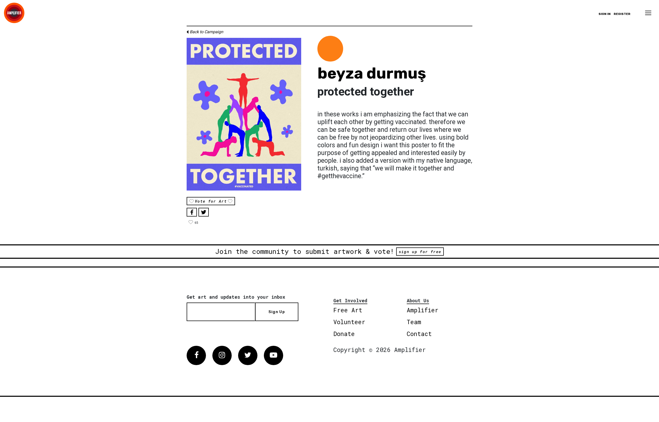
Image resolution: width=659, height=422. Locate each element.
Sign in (605, 14)
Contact (419, 334)
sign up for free (420, 251)
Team (414, 322)
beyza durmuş (371, 73)
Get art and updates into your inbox (236, 297)
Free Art (347, 310)
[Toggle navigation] (648, 13)
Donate (344, 334)
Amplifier (422, 310)
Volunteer (349, 322)
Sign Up (276, 311)
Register (622, 14)
